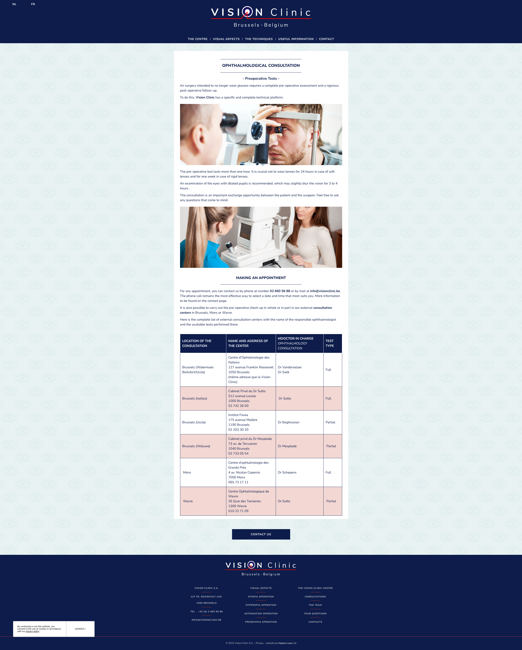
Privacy (260, 643)
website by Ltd (281, 643)
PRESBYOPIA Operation (261, 622)
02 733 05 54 (238, 453)
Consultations (315, 596)
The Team (315, 605)
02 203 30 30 (238, 429)
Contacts (315, 622)
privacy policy (32, 631)
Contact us (261, 534)
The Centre (198, 39)
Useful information (296, 39)
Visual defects (226, 39)
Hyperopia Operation (261, 605)
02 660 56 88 (280, 291)
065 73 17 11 (238, 482)
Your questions (315, 613)
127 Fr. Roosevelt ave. (206, 596)
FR (33, 4)
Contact (326, 39)
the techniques (259, 39)
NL (14, 4)
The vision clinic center (315, 588)
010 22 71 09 (238, 511)
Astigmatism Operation (261, 613)
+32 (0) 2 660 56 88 (210, 611)
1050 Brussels (207, 603)
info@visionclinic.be (325, 291)
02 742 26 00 (238, 406)
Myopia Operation (261, 596)
